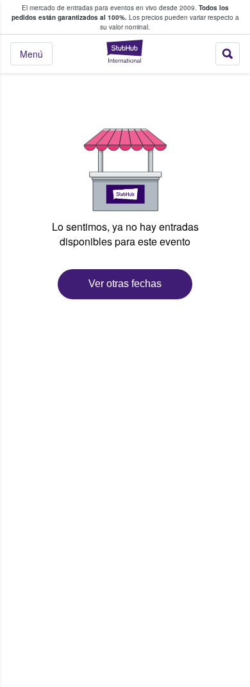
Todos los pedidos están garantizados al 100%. (120, 12)
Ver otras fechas (125, 283)
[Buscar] (227, 53)
